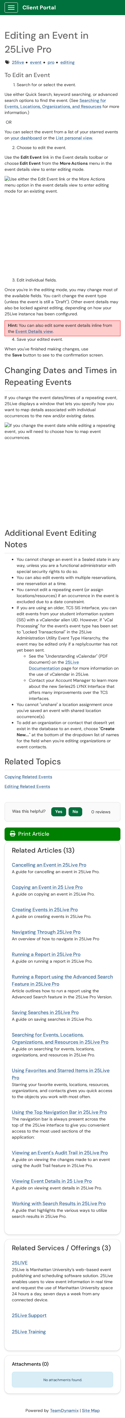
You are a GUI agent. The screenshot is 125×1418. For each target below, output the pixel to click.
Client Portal (39, 7)
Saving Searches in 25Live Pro (45, 1012)
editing (67, 62)
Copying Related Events (28, 776)
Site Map (91, 1410)
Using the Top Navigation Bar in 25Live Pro (59, 1112)
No (75, 811)
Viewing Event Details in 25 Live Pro (52, 1181)
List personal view (74, 138)
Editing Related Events (27, 786)
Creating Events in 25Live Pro (45, 909)
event (36, 62)
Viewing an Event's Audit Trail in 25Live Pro (60, 1153)
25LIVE (20, 1263)
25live (18, 62)
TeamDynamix (64, 1410)
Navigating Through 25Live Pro (46, 932)
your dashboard (26, 138)
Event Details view (34, 331)
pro (51, 62)
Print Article (33, 833)
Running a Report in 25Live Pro (46, 954)
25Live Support (29, 1315)
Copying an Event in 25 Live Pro (47, 887)
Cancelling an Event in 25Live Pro (49, 865)
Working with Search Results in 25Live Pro (59, 1203)
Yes (58, 811)
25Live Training (29, 1332)
